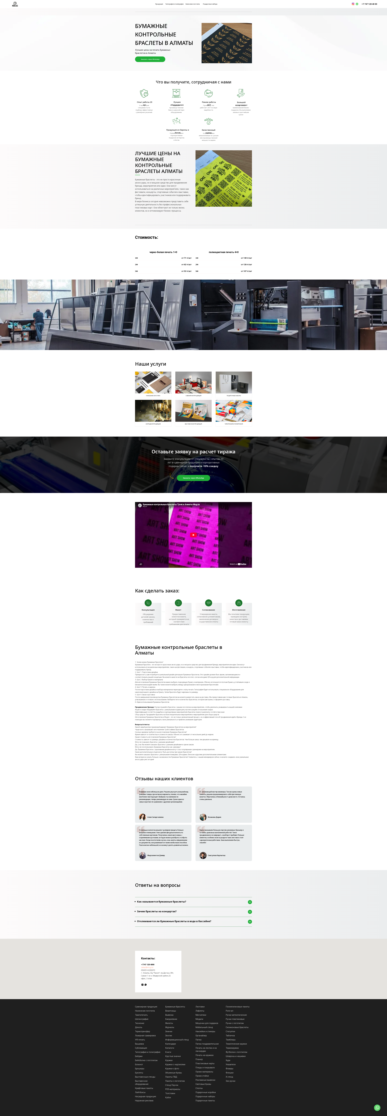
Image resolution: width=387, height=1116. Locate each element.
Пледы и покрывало (205, 1067)
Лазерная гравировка (145, 1035)
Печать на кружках (205, 1055)
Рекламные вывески (205, 1080)
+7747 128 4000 (147, 964)
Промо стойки (202, 1076)
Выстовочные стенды (145, 1077)
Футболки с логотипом (236, 1052)
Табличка (230, 1035)
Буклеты (139, 1073)
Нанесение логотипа (192, 4)
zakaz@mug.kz (147, 967)
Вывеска (169, 1015)
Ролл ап (229, 1011)
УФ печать (140, 1039)
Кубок (168, 1097)
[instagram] (142, 984)
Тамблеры (231, 1039)
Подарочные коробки (206, 1092)
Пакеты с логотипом (175, 1081)
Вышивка (139, 1044)
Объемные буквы (173, 1073)
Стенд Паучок (171, 1085)
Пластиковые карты (205, 1063)
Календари (170, 1044)
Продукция (159, 4)
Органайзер (201, 1035)
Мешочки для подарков (207, 1023)
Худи (228, 1060)
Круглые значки (173, 1056)
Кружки (169, 1060)
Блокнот (139, 1064)
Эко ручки (230, 1081)
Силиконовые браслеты (237, 1027)
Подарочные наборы (210, 4)
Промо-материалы (204, 1071)
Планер (199, 1059)
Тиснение (139, 1023)
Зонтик (168, 1035)
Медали (199, 1019)
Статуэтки (230, 1031)
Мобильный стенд (204, 1027)
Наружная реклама (144, 1100)
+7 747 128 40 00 (369, 4)
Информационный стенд (177, 1039)
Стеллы (199, 1088)
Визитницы (170, 1011)
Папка (198, 1039)
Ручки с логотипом (235, 1023)
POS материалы (172, 1089)
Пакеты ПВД (171, 1077)
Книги (168, 1052)
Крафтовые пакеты (144, 1088)
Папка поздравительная (207, 1044)
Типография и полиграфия (174, 4)
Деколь (138, 1027)
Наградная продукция (145, 1096)
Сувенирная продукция (146, 1006)
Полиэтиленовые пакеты (238, 1006)
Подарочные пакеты (205, 1100)
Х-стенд (229, 1077)
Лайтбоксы (140, 1092)
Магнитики (201, 1015)
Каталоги (169, 1048)
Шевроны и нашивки (236, 1056)
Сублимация (141, 1048)
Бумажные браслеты (175, 1006)
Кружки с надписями (175, 1064)
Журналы (169, 1027)
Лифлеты (200, 1011)
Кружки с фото (172, 1068)
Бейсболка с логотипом (146, 1060)
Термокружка (232, 1048)
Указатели (231, 1064)
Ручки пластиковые (235, 1019)
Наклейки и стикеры (205, 1031)
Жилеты (169, 1023)
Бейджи (139, 1056)
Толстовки (170, 1093)
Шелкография (141, 1019)
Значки (168, 1031)
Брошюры (139, 1068)
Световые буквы (203, 1084)
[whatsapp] (145, 984)
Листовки (200, 1006)
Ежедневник (171, 1019)
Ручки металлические (236, 1015)
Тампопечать (141, 1015)
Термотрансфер (142, 1031)
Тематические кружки (236, 1044)
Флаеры (229, 1068)
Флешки (230, 1073)
